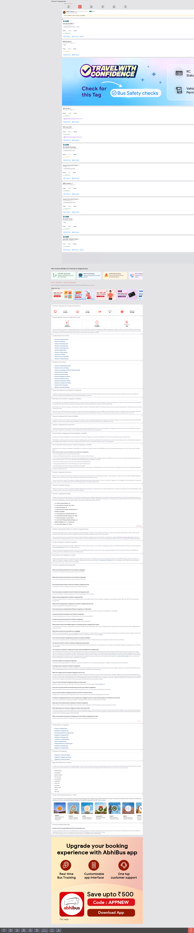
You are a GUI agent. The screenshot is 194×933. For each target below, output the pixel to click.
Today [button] (65, 3)
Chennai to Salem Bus (59, 341)
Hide (139, 721)
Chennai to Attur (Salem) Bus (61, 356)
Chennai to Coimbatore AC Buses (62, 382)
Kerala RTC (99, 816)
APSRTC (57, 815)
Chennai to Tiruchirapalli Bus (61, 348)
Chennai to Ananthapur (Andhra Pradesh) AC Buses (67, 370)
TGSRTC (71, 816)
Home (52, 282)
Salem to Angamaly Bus (60, 741)
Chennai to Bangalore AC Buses (62, 376)
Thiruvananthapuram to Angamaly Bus (64, 733)
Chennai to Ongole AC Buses (61, 378)
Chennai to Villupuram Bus (61, 352)
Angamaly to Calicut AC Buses (62, 759)
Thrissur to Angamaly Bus (60, 728)
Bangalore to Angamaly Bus (61, 735)
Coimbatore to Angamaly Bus (61, 739)
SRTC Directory (99, 800)
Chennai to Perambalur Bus (61, 343)
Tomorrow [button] (70, 3)
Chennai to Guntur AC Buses (61, 367)
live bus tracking (58, 547)
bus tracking (100, 684)
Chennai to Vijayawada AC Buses (62, 365)
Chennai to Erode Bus (59, 354)
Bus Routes (59, 282)
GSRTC (112, 816)
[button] (68, 6)
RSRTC (125, 816)
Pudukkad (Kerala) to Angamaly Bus (63, 743)
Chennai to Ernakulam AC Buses (62, 380)
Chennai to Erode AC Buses (61, 374)
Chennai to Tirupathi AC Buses (61, 387)
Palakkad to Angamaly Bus (61, 745)
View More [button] (139, 526)
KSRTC (84, 816)
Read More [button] (91, 285)
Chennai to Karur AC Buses (61, 372)
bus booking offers (125, 537)
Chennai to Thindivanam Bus (61, 358)
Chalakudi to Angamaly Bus (61, 737)
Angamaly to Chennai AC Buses (62, 755)
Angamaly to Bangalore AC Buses (62, 757)
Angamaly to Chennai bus (106, 560)
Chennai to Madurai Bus (60, 350)
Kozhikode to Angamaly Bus (61, 730)
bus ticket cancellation (124, 656)
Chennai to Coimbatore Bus (61, 339)
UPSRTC (139, 815)
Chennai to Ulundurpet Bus (61, 345)
